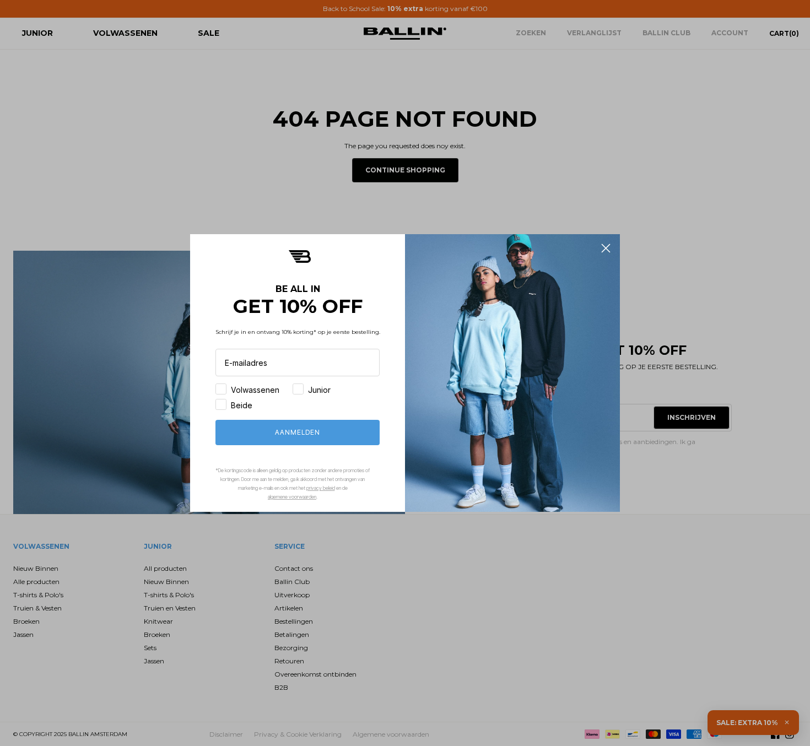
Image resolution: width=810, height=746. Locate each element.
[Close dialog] (605, 248)
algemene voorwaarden (292, 497)
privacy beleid (320, 488)
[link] (300, 256)
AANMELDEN (297, 432)
